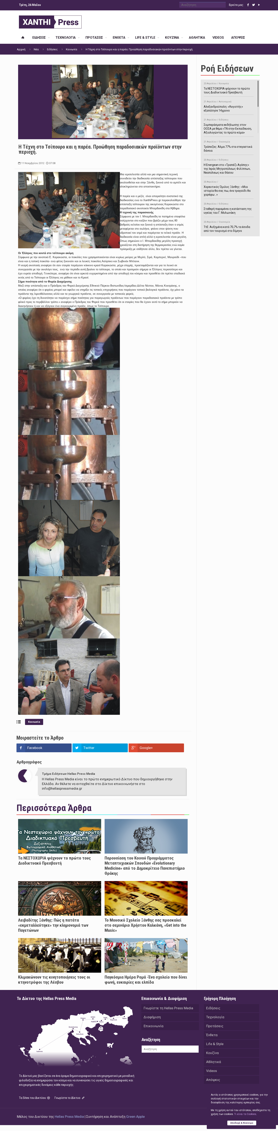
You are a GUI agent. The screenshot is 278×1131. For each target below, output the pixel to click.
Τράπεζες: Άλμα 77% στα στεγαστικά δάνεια (228, 146)
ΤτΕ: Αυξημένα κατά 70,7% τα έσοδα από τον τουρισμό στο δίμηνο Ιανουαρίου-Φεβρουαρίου (227, 228)
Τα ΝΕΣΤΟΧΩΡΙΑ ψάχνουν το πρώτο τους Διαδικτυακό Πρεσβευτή (54, 861)
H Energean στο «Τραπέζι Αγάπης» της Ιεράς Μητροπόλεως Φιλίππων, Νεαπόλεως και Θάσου (227, 166)
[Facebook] (248, 5)
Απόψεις (213, 1080)
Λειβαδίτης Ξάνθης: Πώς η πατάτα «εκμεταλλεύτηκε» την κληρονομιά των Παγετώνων (53, 925)
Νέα (36, 49)
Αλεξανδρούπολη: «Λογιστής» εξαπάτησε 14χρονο (223, 106)
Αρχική (21, 49)
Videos (211, 1071)
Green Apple (135, 1117)
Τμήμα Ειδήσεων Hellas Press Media (68, 774)
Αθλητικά (213, 1062)
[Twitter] (253, 5)
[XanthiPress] (50, 21)
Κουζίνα (212, 1053)
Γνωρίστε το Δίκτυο (68, 1097)
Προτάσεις (214, 1026)
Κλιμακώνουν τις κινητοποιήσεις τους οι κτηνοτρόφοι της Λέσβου (54, 980)
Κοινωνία (71, 49)
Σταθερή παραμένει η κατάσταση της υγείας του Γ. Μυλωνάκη (228, 208)
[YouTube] (259, 5)
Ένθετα (212, 1035)
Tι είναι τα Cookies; (245, 1114)
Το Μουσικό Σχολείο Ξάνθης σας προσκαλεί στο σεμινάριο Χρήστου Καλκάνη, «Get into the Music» (145, 925)
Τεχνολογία (215, 1017)
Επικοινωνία (153, 1026)
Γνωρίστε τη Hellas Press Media (168, 1008)
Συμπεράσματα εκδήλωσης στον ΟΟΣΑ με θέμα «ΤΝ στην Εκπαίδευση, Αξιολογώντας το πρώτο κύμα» (228, 126)
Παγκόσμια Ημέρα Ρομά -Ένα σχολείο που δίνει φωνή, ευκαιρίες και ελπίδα (146, 980)
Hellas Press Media (69, 1117)
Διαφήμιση (152, 1017)
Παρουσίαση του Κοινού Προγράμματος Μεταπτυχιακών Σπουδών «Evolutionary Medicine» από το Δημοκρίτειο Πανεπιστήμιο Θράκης (145, 866)
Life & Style (214, 1044)
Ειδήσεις (52, 49)
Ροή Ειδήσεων (227, 68)
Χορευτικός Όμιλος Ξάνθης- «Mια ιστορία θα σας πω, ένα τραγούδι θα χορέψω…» (227, 188)
